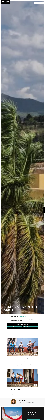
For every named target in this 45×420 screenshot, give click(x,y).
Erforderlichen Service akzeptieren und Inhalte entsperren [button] (30, 326)
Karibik (17, 316)
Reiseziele (12, 316)
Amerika (15, 316)
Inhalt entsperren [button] (15, 326)
